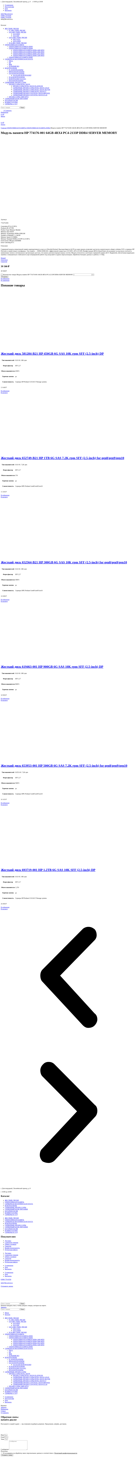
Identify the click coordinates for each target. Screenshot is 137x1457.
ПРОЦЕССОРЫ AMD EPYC (19, 97)
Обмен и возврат (10, 1244)
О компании (9, 1265)
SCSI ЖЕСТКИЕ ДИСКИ (18, 43)
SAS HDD (16, 34)
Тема (3, 1439)
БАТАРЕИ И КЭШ (11, 1211)
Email (3, 1437)
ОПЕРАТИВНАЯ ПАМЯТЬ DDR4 (21, 48)
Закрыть (3, 1307)
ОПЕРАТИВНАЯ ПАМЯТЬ (16, 128)
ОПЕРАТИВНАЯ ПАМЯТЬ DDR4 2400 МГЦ (28, 50)
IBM (10, 64)
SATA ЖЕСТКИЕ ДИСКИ (18, 37)
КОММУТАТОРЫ (11, 1213)
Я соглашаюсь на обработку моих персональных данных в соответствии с (40, 1453)
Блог (6, 1267)
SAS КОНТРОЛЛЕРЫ (16, 73)
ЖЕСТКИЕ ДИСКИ (12, 1200)
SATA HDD (17, 41)
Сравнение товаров (11, 1242)
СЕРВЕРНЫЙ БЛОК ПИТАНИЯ (16, 1209)
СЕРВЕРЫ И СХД (11, 1214)
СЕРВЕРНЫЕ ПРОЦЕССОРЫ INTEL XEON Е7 (29, 91)
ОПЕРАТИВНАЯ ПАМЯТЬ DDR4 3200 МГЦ (28, 55)
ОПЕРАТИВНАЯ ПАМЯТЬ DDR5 (21, 57)
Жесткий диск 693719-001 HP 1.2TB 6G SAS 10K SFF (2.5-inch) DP (48, 870)
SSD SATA (16, 39)
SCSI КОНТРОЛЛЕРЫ (17, 77)
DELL (11, 61)
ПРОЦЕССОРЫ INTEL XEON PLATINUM (28, 86)
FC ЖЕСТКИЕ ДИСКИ (17, 30)
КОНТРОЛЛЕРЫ (11, 1206)
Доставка (8, 1241)
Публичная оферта (11, 1250)
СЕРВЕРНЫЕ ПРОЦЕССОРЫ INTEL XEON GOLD (31, 88)
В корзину (5, 277)
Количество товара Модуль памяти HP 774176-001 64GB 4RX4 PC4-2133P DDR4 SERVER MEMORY (38, 274)
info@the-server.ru (7, 14)
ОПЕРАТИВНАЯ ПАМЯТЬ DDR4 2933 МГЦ (28, 54)
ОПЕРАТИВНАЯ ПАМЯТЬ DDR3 (21, 46)
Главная (4, 128)
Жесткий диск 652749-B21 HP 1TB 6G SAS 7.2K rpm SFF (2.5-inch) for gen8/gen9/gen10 (62, 458)
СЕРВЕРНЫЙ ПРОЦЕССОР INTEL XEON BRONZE (31, 93)
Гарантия (8, 1246)
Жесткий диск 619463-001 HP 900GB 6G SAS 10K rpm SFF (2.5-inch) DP (52, 666)
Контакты (8, 1269)
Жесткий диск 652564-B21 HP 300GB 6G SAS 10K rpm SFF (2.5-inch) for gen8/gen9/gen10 (64, 562)
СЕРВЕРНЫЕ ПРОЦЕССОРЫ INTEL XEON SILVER (31, 89)
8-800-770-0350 (6, 15)
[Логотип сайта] (9, 23)
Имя (2, 1435)
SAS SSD (16, 36)
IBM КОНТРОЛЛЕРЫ (16, 72)
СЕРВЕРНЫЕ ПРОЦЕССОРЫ (15, 1207)
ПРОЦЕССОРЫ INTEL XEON (19, 84)
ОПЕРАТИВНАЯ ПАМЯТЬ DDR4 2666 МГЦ (28, 52)
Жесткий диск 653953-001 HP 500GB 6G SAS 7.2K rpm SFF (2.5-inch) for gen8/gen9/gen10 (64, 765)
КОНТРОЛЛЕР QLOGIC (17, 79)
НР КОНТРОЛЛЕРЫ (16, 81)
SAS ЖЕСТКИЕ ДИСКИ (17, 32)
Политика (4, 1451)
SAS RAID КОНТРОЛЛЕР (22, 75)
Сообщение (5, 1449)
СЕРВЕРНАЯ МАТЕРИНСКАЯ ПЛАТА (19, 1204)
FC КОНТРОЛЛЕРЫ (16, 70)
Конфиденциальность (12, 1248)
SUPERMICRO (14, 66)
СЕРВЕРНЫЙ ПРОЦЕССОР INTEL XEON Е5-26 (30, 95)
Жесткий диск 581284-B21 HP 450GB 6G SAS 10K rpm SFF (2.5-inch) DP (52, 353)
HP (10, 63)
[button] (4, 393)
